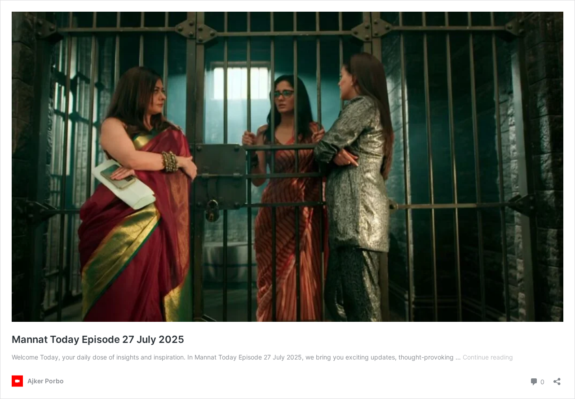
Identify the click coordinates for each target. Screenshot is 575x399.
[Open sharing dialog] (557, 379)
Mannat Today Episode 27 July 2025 (98, 339)
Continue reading (488, 357)
